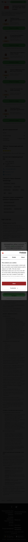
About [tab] (23, 257)
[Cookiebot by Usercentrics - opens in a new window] (19, 253)
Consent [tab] (5, 257)
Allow (14, 283)
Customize (13, 288)
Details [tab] (14, 257)
